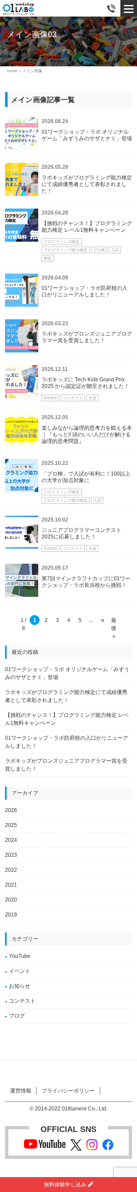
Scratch (50, 398)
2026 (11, 810)
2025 (11, 825)
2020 (11, 900)
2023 (11, 855)
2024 (11, 840)
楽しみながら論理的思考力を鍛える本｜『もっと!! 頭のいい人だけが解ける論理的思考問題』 (87, 434)
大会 (92, 398)
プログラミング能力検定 (65, 250)
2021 (11, 885)
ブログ (17, 1016)
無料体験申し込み (66, 1184)
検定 (48, 258)
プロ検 (99, 250)
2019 (11, 914)
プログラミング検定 (61, 241)
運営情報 (20, 1091)
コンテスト (73, 398)
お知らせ (19, 986)
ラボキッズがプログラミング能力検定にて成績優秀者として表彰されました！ (87, 184)
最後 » (113, 621)
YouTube (19, 956)
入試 (115, 250)
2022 (11, 870)
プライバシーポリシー (68, 1091)
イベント (19, 971)
